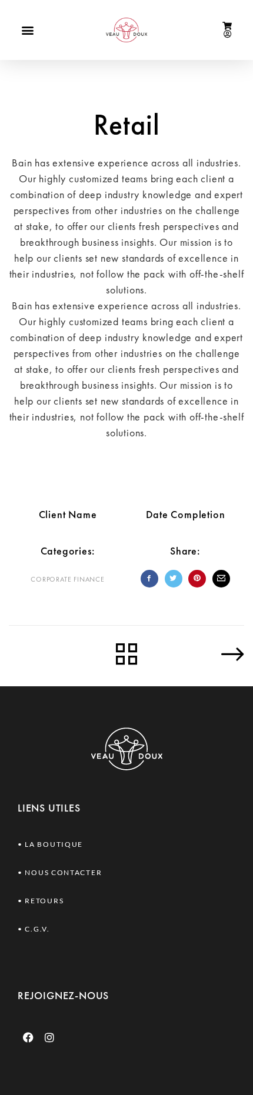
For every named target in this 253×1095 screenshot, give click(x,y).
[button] (28, 29)
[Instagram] (50, 1037)
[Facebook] (28, 1037)
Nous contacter (63, 872)
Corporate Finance (68, 579)
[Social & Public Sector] (200, 654)
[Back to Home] (126, 655)
